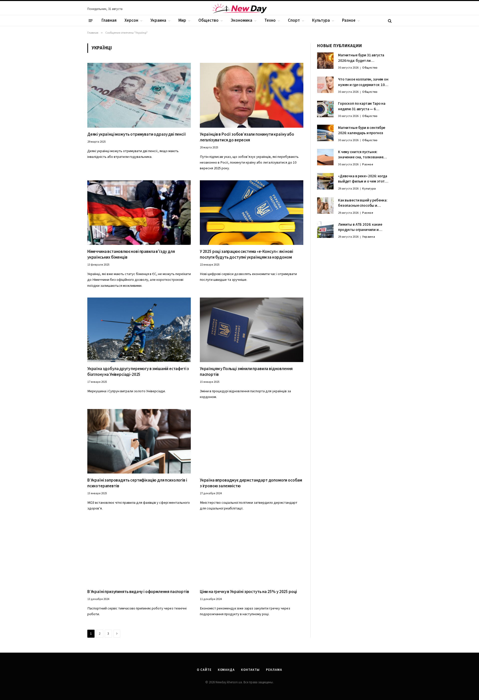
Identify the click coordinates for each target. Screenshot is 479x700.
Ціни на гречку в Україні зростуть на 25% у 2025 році (248, 592)
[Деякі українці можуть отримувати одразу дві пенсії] (139, 95)
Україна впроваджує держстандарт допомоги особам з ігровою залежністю (251, 483)
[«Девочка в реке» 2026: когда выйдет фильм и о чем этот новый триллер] (325, 181)
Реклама (274, 670)
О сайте (204, 670)
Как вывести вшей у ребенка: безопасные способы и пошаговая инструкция (362, 203)
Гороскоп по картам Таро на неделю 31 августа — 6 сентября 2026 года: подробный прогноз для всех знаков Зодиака (362, 106)
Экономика (241, 20)
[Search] (389, 20)
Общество (208, 20)
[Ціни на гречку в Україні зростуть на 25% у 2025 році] (251, 552)
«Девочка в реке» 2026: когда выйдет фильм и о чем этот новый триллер (362, 179)
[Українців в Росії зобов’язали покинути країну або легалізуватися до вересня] (251, 95)
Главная (109, 20)
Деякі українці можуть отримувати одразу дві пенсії (136, 134)
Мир (182, 20)
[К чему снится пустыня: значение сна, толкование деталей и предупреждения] (325, 157)
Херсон (131, 20)
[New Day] (239, 9)
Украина (158, 20)
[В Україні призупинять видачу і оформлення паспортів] (139, 552)
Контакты (250, 670)
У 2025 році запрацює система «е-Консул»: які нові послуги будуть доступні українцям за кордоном (246, 254)
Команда (226, 670)
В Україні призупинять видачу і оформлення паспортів (138, 592)
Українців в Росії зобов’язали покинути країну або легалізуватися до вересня (247, 137)
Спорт (294, 20)
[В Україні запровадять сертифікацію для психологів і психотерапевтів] (139, 441)
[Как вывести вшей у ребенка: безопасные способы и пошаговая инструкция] (325, 205)
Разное (349, 20)
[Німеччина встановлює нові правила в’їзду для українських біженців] (139, 212)
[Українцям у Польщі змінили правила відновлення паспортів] (251, 330)
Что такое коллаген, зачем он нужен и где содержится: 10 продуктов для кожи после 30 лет (363, 82)
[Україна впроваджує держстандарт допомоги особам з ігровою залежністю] (251, 441)
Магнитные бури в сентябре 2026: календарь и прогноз (361, 130)
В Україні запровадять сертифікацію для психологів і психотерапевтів (137, 483)
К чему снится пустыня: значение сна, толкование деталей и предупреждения (361, 154)
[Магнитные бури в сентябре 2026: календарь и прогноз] (325, 133)
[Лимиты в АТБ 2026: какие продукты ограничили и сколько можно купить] (325, 229)
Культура (321, 20)
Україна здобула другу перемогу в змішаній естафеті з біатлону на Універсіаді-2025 (138, 372)
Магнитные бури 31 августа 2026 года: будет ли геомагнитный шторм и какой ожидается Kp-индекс (363, 58)
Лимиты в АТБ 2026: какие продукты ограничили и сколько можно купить (360, 227)
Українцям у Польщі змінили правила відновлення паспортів (246, 372)
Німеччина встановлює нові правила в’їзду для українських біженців (131, 254)
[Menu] (91, 20)
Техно (270, 20)
